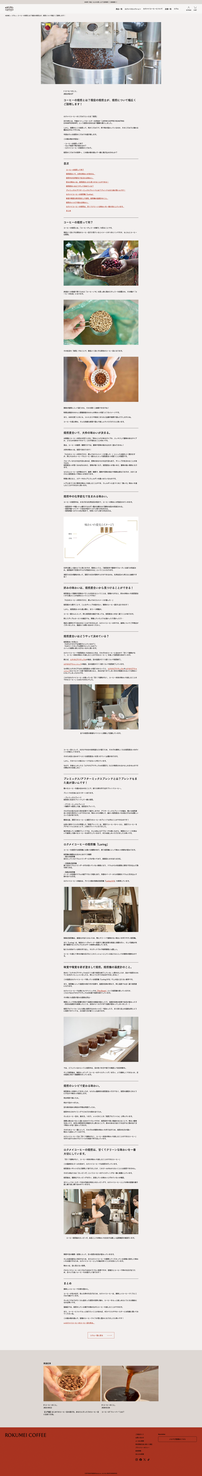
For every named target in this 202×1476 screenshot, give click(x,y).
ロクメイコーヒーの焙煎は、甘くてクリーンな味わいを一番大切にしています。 (95, 206)
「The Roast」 (101, 990)
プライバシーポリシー (142, 1447)
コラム (176, 8)
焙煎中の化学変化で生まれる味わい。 (80, 178)
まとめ (68, 210)
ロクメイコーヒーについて (153, 8)
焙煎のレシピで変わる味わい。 (77, 202)
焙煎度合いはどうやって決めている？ (80, 186)
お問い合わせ (139, 1437)
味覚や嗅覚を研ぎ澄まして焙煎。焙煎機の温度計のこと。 (87, 198)
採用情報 (138, 1451)
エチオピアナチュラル (78, 659)
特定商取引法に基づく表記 (143, 1444)
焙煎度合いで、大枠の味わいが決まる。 (80, 173)
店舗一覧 (168, 9)
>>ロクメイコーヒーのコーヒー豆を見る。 (79, 1323)
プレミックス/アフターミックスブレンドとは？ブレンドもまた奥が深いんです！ (95, 190)
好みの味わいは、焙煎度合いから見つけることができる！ (87, 182)
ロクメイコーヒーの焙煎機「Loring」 (80, 194)
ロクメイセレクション (133, 9)
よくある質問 (139, 1441)
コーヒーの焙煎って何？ (75, 169)
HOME (7, 15)
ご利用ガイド (139, 1434)
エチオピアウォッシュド (72, 664)
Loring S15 (110, 881)
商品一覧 (119, 9)
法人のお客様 (139, 1454)
